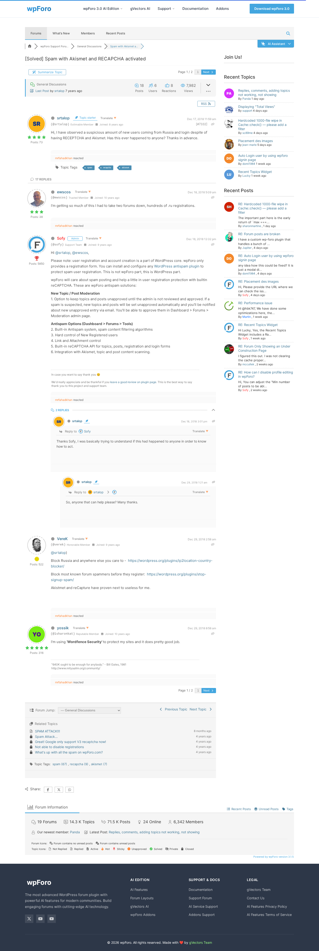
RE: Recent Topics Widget (258, 325)
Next (206, 72)
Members (88, 33)
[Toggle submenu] (121, 8)
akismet (125, 167)
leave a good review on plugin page (133, 382)
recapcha (107, 167)
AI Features (139, 890)
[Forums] (30, 46)
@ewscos (80, 252)
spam (89, 167)
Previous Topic (175, 709)
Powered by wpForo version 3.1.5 (273, 856)
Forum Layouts (142, 898)
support (247, 110)
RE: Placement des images (258, 281)
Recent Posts (115, 33)
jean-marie (249, 144)
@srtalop (62, 252)
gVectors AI (140, 8)
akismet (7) (99, 764)
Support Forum (200, 898)
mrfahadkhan (63, 158)
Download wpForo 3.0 (271, 9)
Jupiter (247, 247)
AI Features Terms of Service (269, 915)
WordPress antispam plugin (177, 266)
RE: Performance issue (255, 303)
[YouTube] (40, 918)
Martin (246, 316)
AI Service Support (203, 906)
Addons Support (202, 915)
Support (164, 8)
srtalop (59, 91)
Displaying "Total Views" (256, 107)
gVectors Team (259, 890)
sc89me (247, 133)
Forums (36, 33)
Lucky (246, 175)
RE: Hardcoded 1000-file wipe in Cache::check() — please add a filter (263, 208)
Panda (246, 98)
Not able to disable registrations (59, 747)
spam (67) (60, 764)
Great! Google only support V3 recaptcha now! (70, 742)
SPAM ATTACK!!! (47, 731)
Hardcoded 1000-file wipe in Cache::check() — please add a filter (262, 124)
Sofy (61, 238)
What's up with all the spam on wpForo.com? (69, 752)
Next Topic (199, 709)
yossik (63, 627)
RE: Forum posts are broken (259, 234)
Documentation (195, 8)
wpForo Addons (143, 915)
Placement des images (255, 141)
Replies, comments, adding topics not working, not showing (264, 92)
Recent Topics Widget (255, 172)
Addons (222, 8)
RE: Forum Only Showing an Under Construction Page (264, 348)
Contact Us (256, 898)
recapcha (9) (79, 764)
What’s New (61, 33)
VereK (62, 538)
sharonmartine (251, 226)
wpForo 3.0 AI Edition (101, 8)
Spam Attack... (46, 737)
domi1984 (248, 163)
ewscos (64, 192)
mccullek (248, 364)
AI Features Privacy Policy (267, 906)
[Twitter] (29, 918)
